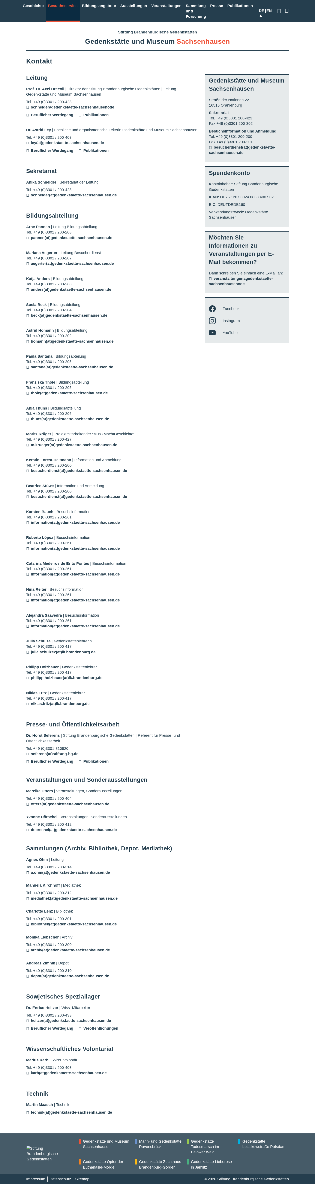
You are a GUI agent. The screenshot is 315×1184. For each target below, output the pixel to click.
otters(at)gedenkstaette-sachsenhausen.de (70, 804)
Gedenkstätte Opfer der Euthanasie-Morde (103, 1164)
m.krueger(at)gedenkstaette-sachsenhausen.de (74, 445)
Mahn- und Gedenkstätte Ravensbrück (160, 1144)
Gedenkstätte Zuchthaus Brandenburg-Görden (160, 1164)
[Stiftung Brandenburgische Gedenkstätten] (52, 1154)
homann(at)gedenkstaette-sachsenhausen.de (72, 341)
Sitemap (82, 1179)
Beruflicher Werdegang (52, 115)
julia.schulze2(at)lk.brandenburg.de (63, 652)
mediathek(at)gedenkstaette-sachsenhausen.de (74, 898)
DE (261, 11)
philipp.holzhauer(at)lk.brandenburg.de (66, 678)
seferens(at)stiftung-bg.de (54, 754)
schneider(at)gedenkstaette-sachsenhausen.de (74, 195)
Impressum (35, 1179)
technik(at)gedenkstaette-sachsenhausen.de (71, 1112)
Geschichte (33, 6)
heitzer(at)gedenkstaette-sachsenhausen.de (71, 1020)
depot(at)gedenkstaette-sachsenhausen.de (70, 976)
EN (269, 11)
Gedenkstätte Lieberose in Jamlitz (211, 1164)
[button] (280, 11)
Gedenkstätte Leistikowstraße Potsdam (263, 1144)
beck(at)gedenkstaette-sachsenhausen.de (69, 315)
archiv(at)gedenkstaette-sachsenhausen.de (70, 950)
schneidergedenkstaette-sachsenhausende (72, 107)
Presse (216, 6)
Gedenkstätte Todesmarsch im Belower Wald (205, 1146)
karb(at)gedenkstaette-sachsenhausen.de (69, 1073)
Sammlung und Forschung (196, 11)
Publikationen (240, 6)
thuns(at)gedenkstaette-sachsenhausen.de (70, 419)
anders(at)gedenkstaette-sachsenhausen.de (71, 289)
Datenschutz (60, 1179)
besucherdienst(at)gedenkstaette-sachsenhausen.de (79, 470)
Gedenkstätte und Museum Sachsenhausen (106, 1144)
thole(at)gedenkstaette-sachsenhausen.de (69, 393)
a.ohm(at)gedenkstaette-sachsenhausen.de (70, 872)
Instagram (231, 321)
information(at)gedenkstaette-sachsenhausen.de (75, 522)
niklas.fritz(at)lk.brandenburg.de (60, 704)
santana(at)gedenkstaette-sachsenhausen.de (72, 367)
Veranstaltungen (166, 6)
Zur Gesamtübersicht (286, 11)
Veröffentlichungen (100, 1028)
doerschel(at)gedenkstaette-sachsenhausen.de (74, 830)
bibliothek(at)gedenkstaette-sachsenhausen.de (74, 924)
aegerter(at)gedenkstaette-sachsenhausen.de (72, 263)
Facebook (231, 309)
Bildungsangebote (99, 6)
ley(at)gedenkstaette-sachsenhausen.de (67, 143)
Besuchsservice (63, 6)
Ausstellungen (133, 6)
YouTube (230, 333)
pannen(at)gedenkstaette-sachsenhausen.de (71, 238)
